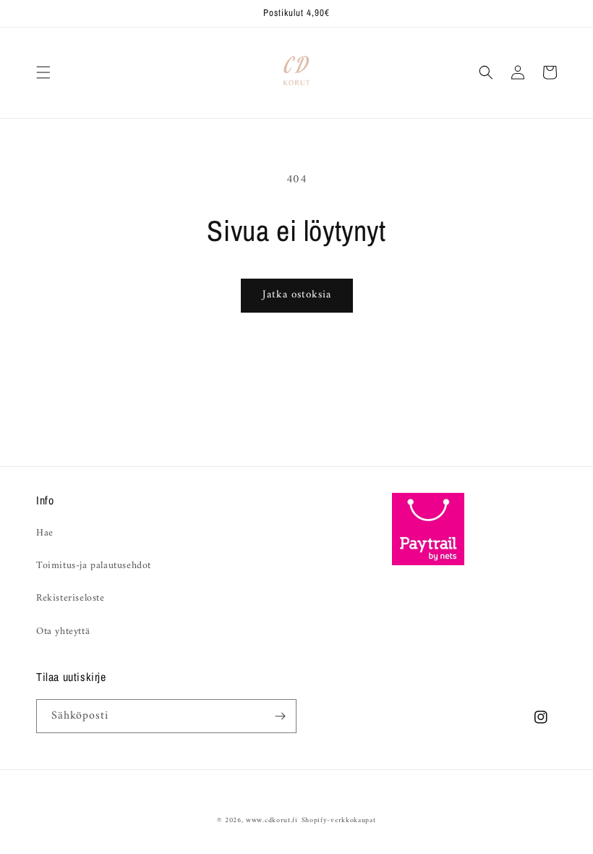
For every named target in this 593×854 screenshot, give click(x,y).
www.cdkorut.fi (272, 820)
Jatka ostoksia (297, 295)
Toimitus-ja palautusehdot (93, 566)
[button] (43, 72)
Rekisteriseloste (70, 598)
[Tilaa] (280, 716)
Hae (45, 533)
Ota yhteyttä (63, 631)
